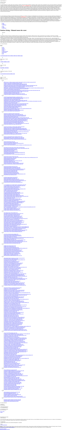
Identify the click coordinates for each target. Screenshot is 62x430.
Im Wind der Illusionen (13, 348)
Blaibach (9, 159)
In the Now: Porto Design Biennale (14, 98)
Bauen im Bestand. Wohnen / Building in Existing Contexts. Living (19, 118)
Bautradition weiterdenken (4, 67)
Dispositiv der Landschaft (16, 270)
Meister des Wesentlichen (14, 373)
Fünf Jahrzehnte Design (11, 325)
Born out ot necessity (14, 268)
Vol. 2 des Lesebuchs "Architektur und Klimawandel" (16, 100)
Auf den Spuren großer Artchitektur (14, 396)
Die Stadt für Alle (12, 262)
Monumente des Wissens (17, 296)
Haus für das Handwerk (15, 249)
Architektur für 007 (14, 205)
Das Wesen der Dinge (15, 235)
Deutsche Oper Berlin (15, 221)
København (10, 141)
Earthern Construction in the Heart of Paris (15, 115)
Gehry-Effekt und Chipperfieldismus (15, 386)
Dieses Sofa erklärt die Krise (13, 264)
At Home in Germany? (12, 186)
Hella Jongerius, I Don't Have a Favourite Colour (18, 196)
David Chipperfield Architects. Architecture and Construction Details (18, 108)
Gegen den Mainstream (15, 231)
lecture (3, 50)
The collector (11, 395)
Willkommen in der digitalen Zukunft (14, 110)
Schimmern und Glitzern (14, 399)
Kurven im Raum (9, 359)
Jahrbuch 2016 (8, 212)
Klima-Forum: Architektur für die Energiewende (14, 128)
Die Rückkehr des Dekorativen (10, 392)
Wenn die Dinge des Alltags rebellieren (19, 299)
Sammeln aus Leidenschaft (15, 238)
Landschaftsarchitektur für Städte (13, 106)
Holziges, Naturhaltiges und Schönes (16, 339)
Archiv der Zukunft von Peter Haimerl (12, 127)
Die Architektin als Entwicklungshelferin (16, 380)
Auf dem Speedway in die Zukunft (17, 351)
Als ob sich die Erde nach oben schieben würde (7, 73)
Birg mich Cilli (13, 352)
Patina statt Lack (12, 336)
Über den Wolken (12, 388)
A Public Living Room (11, 162)
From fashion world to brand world (16, 320)
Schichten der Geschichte (17, 379)
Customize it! (14, 252)
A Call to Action (10, 102)
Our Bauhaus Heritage (11, 156)
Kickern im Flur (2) (13, 315)
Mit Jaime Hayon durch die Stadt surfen (17, 224)
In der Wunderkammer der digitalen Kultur (16, 308)
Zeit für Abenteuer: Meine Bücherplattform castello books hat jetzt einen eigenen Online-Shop (23, 90)
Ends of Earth (10, 280)
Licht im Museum (14, 250)
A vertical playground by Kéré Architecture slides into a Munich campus (11, 55)
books (3, 47)
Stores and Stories (10, 194)
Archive (3, 27)
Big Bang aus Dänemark (17, 370)
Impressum (8, 429)
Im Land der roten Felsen (13, 317)
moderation (3, 49)
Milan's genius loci (14, 271)
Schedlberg (10, 161)
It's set (13, 289)
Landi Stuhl (9, 234)
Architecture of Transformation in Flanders (14, 122)
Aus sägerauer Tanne (13, 377)
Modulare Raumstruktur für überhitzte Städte (13, 121)
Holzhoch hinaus (13, 288)
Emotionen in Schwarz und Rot (18, 285)
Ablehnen (5, 428)
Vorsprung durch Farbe (14, 382)
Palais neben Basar (12, 316)
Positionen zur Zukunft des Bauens (13, 287)
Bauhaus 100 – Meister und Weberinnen (14, 163)
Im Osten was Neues (16, 334)
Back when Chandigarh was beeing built (17, 338)
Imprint (1, 412)
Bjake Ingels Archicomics (13, 367)
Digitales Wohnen (12, 366)
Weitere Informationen (3, 429)
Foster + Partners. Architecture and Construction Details (16, 119)
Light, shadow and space (14, 239)
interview (3, 48)
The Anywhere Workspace (13, 216)
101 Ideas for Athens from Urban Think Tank (15, 180)
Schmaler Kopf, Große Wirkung (16, 201)
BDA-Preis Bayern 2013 (15, 255)
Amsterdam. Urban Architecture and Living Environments (16, 103)
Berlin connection (16, 374)
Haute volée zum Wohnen (15, 318)
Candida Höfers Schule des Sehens (15, 274)
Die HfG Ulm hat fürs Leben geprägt (12, 182)
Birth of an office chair (12, 198)
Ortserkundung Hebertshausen (16, 226)
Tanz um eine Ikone (17, 213)
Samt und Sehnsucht (14, 204)
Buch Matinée (11, 116)
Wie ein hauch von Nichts (13, 305)
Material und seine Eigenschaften (16, 230)
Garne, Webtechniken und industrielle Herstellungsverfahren (20, 237)
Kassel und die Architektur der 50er (18, 276)
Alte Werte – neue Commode (11, 344)
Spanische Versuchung (13, 360)
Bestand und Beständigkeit (18, 248)
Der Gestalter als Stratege (13, 394)
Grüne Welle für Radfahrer (13, 259)
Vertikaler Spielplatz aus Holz (4, 61)
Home (3, 23)
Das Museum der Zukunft (14, 251)
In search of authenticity (12, 303)
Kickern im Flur (12, 314)
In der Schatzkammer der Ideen (15, 312)
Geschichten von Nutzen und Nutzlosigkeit (20, 292)
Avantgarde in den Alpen (13, 400)
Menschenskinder (12, 401)
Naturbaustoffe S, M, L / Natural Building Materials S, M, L (17, 123)
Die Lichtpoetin (11, 191)
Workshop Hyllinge (13, 313)
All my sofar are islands (14, 319)
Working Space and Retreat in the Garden (14, 143)
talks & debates (4, 52)
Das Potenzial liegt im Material (17, 329)
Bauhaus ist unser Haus (13, 357)
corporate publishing (5, 51)
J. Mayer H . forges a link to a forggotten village (14, 301)
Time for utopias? (11, 151)
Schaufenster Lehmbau (13, 89)
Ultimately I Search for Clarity (12, 168)
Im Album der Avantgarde (15, 217)
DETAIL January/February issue (9, 177)
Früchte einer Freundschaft (17, 188)
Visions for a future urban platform (17, 350)
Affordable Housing (11, 166)
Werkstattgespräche (9, 361)
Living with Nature (11, 171)
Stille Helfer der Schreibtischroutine (15, 297)
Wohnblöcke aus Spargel (14, 263)
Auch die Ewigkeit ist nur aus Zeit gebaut (17, 306)
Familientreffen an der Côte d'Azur (19, 218)
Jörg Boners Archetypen (15, 199)
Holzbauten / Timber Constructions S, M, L (14, 137)
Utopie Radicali (10, 174)
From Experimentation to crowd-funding (17, 273)
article (33, 82)
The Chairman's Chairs (12, 187)
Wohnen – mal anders (10, 254)
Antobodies (10, 381)
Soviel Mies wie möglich (10, 170)
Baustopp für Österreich (10, 130)
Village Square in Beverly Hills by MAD (15, 147)
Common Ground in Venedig (17, 279)
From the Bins (11, 385)
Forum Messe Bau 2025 (11, 109)
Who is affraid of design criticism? (11, 215)
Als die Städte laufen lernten (15, 323)
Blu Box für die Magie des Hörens (15, 349)
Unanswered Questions (12, 310)
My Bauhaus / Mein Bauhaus (12, 167)
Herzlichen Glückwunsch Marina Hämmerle (15, 93)
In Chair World (14, 291)
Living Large (11, 311)
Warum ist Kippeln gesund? (14, 277)
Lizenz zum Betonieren (13, 363)
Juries (22, 93)
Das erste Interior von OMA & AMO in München (14, 126)
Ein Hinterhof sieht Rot (13, 383)
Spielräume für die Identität (13, 346)
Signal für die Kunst (12, 172)
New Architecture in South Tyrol (11, 113)
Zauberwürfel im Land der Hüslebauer (18, 375)
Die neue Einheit (11, 362)
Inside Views (11, 236)
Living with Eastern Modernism (15, 300)
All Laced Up (11, 260)
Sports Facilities (10, 158)
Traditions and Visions (12, 209)
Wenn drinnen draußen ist (17, 345)
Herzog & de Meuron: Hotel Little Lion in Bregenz (15, 104)
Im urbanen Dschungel (15, 242)
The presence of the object (15, 328)
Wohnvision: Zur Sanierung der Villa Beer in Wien (17, 88)
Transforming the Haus (17, 284)
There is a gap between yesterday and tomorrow (14, 302)
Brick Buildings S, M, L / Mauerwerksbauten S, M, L (16, 133)
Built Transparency (18, 227)
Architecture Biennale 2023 (11, 132)
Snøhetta (9, 153)
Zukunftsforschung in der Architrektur (14, 327)
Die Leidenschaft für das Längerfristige (17, 278)
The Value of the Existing (12, 99)
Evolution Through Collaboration (14, 195)
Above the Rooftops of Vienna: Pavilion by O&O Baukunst (17, 148)
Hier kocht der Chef (12, 347)
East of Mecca (11, 354)
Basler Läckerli (12, 393)
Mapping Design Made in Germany (19, 330)
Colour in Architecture (11, 269)
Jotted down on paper (15, 356)
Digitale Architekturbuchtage (15, 152)
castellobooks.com (28, 5)
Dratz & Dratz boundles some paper (12, 324)
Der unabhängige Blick (17, 222)
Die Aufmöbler (11, 207)
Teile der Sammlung (15, 223)
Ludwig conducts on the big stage (17, 364)
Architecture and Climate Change (13, 124)
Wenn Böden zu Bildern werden (16, 283)
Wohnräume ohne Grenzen (15, 240)
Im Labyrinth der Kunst (11, 355)
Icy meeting (13, 293)
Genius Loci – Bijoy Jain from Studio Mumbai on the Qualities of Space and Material (21, 157)
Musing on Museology (12, 265)
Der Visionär (9, 246)
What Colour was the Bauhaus (17, 185)
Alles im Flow (10, 144)
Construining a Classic (12, 219)
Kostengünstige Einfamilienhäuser (16, 275)
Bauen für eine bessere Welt (17, 282)
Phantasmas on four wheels (15, 307)
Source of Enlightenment (12, 261)
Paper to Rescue (11, 190)
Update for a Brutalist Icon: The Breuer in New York (15, 94)
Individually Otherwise (12, 193)
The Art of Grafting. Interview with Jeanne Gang (16, 120)
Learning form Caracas (12, 210)
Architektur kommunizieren (16, 169)
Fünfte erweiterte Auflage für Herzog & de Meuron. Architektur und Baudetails (22, 85)
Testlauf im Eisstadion (15, 229)
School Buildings (10, 149)
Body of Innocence (11, 272)
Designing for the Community (13, 136)
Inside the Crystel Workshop (14, 160)
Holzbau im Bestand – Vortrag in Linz (19, 91)
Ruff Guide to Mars (12, 281)
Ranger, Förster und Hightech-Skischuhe (18, 241)
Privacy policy (2, 411)
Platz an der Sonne (12, 298)
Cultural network (10, 343)
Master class (11, 376)
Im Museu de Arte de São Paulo (15, 179)
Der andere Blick (14, 243)
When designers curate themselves (18, 184)
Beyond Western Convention (13, 321)
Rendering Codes (11, 200)
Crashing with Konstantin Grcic (16, 358)
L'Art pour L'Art (15, 365)
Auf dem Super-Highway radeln (14, 309)
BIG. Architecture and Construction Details (14, 138)
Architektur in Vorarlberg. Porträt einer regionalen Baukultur (17, 117)
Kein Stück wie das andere (13, 192)
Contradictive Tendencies (13, 208)
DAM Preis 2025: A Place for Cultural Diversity (15, 105)
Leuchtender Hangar (13, 372)
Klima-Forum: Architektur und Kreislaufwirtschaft (14, 129)
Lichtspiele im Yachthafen (14, 389)
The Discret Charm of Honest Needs (14, 322)
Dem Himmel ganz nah (13, 371)
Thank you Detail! (12, 107)
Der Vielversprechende (11, 247)
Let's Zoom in (11, 225)
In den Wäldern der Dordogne (12, 214)
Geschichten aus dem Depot (18, 228)
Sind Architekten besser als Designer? (15, 290)
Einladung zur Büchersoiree (21, 97)
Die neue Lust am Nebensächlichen (14, 202)
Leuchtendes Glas (12, 266)
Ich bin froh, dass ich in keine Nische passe (16, 267)
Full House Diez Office (13, 181)
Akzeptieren (1, 428)
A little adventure (11, 353)
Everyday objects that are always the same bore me (19, 294)
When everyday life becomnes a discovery (18, 342)
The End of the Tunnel (12, 189)
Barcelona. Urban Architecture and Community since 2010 (16, 131)
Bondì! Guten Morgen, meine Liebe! (24, 86)
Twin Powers (11, 384)
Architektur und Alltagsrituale (19, 326)
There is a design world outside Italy (16, 335)
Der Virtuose (9, 245)
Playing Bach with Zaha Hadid (14, 337)
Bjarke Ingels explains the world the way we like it (19, 333)
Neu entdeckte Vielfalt (11, 142)
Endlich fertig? (9, 150)
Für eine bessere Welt (16, 340)
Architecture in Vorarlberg (12, 92)
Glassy (10, 197)
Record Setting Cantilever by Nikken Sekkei (13, 114)
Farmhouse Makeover (12, 203)
